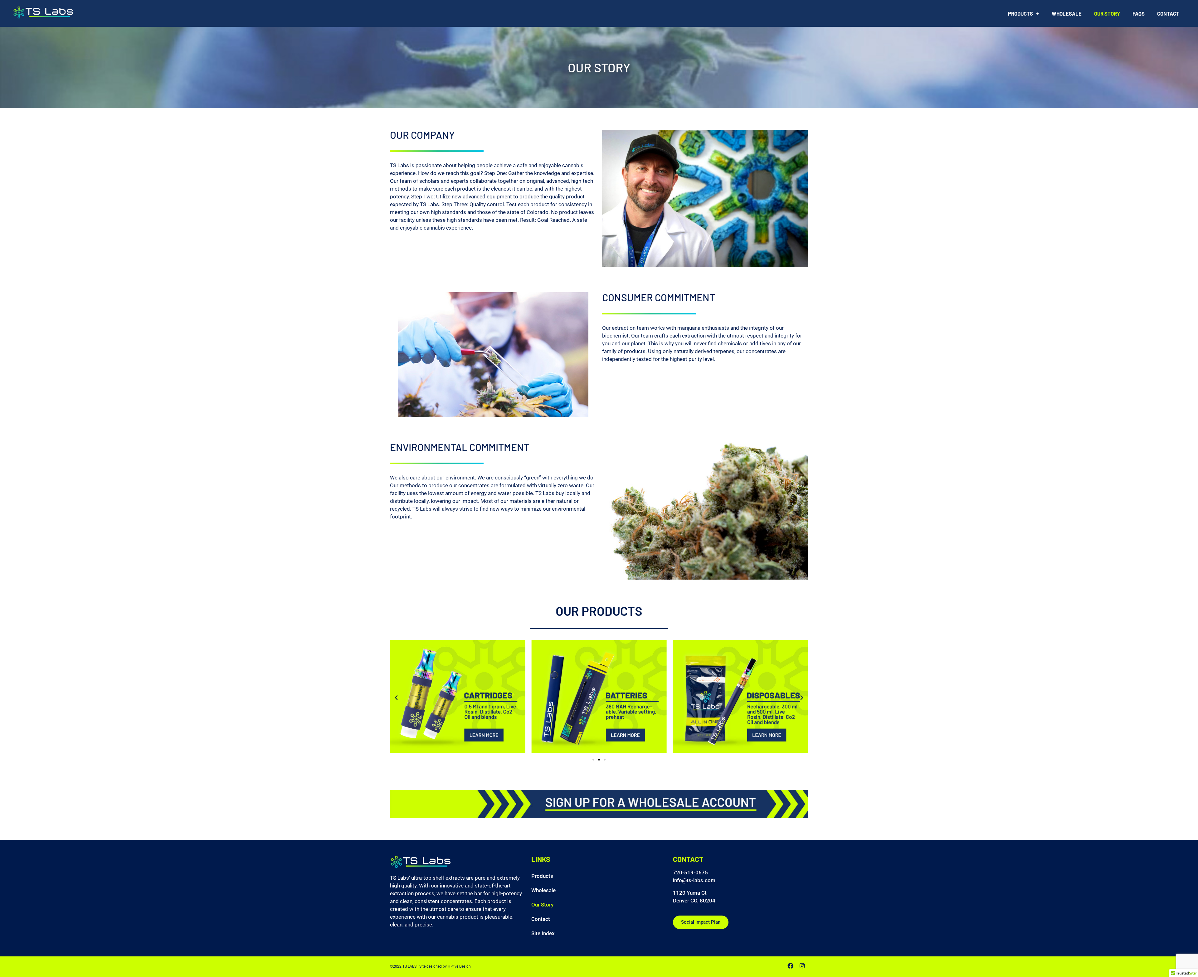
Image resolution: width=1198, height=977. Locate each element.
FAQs (1138, 13)
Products (1020, 13)
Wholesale (1067, 13)
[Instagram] (802, 965)
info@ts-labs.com (694, 880)
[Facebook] (790, 965)
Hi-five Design (459, 966)
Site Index (543, 933)
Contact (1168, 13)
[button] (396, 698)
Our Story (1107, 13)
